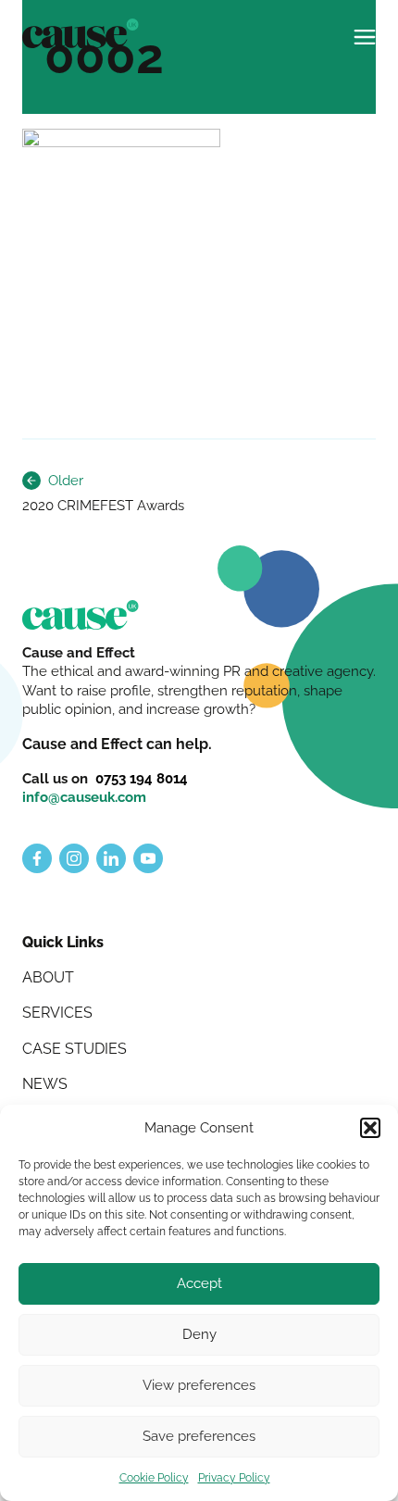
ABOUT (48, 977)
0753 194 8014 (141, 778)
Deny (199, 1334)
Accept (199, 1283)
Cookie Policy (154, 1477)
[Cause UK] (80, 33)
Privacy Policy (234, 1477)
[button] (370, 1128)
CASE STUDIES (74, 1048)
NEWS (45, 1084)
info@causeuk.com (84, 797)
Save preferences (199, 1436)
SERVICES (57, 1012)
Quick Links (63, 942)
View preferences (199, 1385)
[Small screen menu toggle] (364, 29)
